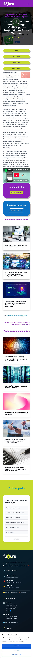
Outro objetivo (10, 532)
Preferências (16, 650)
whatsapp (20, 315)
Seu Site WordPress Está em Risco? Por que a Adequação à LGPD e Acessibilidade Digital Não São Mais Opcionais (16, 359)
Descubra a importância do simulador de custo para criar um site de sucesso (16, 469)
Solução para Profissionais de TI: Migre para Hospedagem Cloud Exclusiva (16, 441)
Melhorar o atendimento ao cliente (15, 522)
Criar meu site (16, 192)
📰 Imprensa (14, 592)
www (25, 315)
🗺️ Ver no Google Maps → (10, 622)
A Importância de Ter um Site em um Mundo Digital (16, 386)
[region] (16, 645)
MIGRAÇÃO (16, 56)
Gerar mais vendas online (13, 507)
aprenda (9, 315)
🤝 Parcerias (6, 592)
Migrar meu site (16, 210)
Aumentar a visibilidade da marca (15, 512)
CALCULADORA (16, 68)
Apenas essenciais (16, 654)
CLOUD (16, 50)
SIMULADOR (16, 62)
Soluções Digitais (19, 16)
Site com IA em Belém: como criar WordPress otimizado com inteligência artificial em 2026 (16, 274)
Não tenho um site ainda (12, 527)
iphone (14, 315)
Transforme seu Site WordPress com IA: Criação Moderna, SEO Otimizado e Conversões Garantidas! (15, 304)
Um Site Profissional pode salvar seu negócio (16, 413)
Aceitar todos (16, 645)
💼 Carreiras (22, 592)
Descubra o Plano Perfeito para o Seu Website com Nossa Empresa (16, 246)
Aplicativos (11, 14)
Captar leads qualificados (13, 517)
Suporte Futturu (18, 38)
